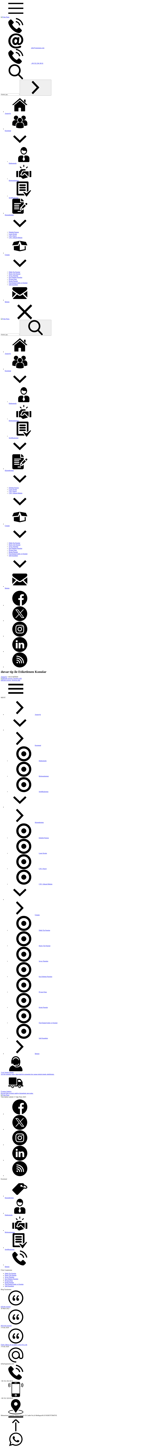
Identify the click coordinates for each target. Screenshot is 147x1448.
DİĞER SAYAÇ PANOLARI (10, 680)
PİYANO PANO (6, 1326)
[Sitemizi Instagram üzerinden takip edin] (20, 636)
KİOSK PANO (6, 1307)
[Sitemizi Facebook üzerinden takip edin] (20, 605)
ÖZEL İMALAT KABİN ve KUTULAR (14, 1345)
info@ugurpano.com (37, 48)
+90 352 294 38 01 (37, 63)
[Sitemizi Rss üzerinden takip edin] (20, 667)
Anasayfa (4, 677)
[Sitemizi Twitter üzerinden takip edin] (20, 621)
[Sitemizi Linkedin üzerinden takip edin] (20, 651)
